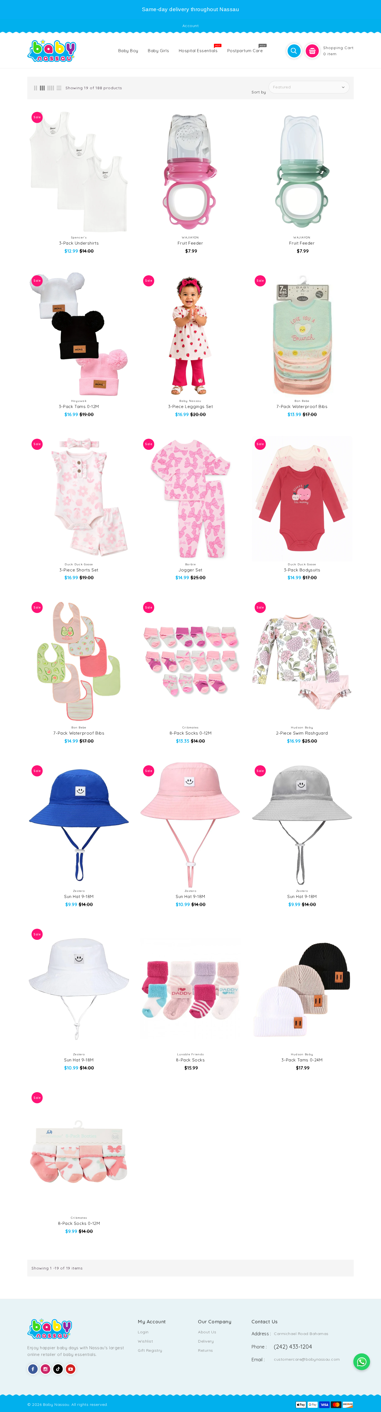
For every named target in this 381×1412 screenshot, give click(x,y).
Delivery (206, 1341)
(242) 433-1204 (293, 1346)
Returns (205, 1350)
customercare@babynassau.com (307, 1359)
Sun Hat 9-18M (79, 896)
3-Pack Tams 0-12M (79, 406)
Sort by (259, 92)
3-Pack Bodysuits (302, 570)
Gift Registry (150, 1350)
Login (143, 1331)
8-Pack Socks (190, 1060)
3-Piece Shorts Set (78, 570)
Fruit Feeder (190, 243)
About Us (207, 1331)
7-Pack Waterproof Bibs (301, 406)
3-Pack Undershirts (79, 243)
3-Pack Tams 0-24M (301, 1060)
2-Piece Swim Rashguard (302, 733)
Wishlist (145, 1341)
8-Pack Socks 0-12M (191, 733)
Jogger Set (190, 570)
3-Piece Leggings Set (190, 406)
